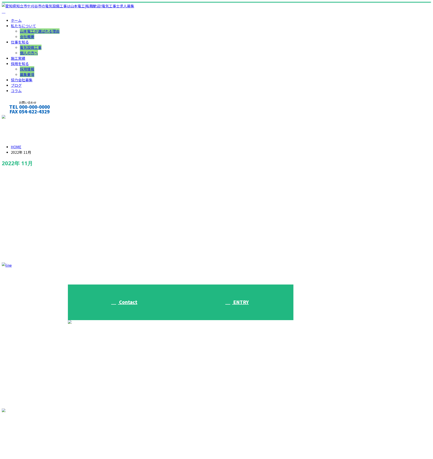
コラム (16, 90)
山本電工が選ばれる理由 (40, 31)
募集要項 (27, 74)
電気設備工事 (30, 47)
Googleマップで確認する (24, 435)
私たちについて (23, 25)
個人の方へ (29, 52)
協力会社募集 (21, 80)
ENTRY (240, 302)
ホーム (16, 20)
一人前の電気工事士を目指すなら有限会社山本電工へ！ (55, 237)
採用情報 (27, 69)
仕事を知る (20, 42)
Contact (127, 302)
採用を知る (20, 63)
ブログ (16, 85)
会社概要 (27, 36)
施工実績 (18, 58)
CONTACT (17, 117)
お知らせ (27, 256)
